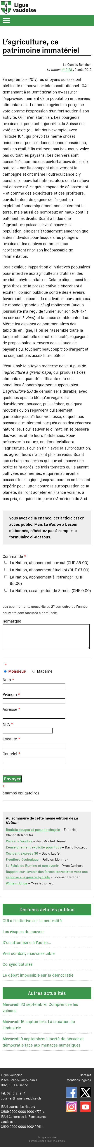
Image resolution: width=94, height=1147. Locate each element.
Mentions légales (79, 1080)
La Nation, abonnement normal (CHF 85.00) (49, 563)
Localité (10, 739)
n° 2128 (66, 69)
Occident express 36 (22, 853)
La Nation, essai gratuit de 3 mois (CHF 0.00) (50, 590)
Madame (44, 671)
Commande (13, 556)
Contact (85, 1074)
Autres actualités (47, 993)
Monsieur (17, 671)
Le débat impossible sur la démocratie (38, 975)
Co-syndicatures (18, 964)
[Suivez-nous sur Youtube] (85, 1106)
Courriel (10, 754)
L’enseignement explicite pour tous (33, 847)
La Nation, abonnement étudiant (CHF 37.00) (49, 570)
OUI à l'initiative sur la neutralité (32, 921)
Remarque (12, 621)
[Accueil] (18, 11)
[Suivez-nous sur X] (85, 1092)
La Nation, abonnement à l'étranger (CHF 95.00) (46, 580)
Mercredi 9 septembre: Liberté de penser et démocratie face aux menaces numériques (43, 1042)
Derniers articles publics (46, 909)
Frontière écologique (22, 859)
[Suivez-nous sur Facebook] (71, 1092)
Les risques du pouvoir (23, 931)
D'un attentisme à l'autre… (27, 942)
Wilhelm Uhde (16, 883)
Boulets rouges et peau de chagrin (33, 829)
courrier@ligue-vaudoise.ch (21, 1098)
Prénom (10, 694)
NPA (6, 724)
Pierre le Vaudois (19, 841)
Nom (7, 680)
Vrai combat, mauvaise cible (29, 953)
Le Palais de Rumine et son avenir (32, 865)
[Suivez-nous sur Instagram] (71, 1106)
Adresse (10, 709)
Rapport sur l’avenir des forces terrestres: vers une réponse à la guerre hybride (47, 874)
